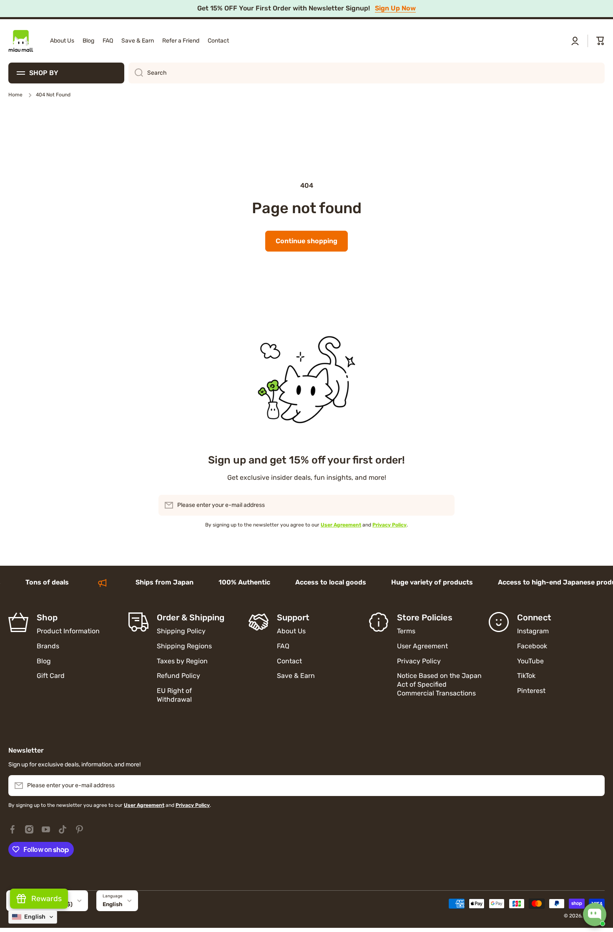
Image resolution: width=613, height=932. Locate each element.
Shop (47, 617)
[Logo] (20, 41)
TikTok (526, 676)
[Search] (135, 73)
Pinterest (531, 691)
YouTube (530, 661)
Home (15, 95)
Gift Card (51, 676)
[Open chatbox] (594, 914)
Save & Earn (296, 676)
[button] (600, 41)
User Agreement (422, 646)
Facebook (532, 646)
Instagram (533, 631)
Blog (44, 661)
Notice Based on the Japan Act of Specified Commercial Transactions (439, 684)
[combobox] (366, 73)
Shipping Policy (181, 631)
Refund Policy (178, 676)
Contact (289, 661)
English (113, 904)
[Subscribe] (444, 505)
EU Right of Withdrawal (175, 695)
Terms (406, 631)
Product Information (68, 631)
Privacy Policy (419, 661)
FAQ (283, 646)
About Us (291, 631)
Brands (48, 646)
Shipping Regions (184, 646)
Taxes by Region (182, 661)
